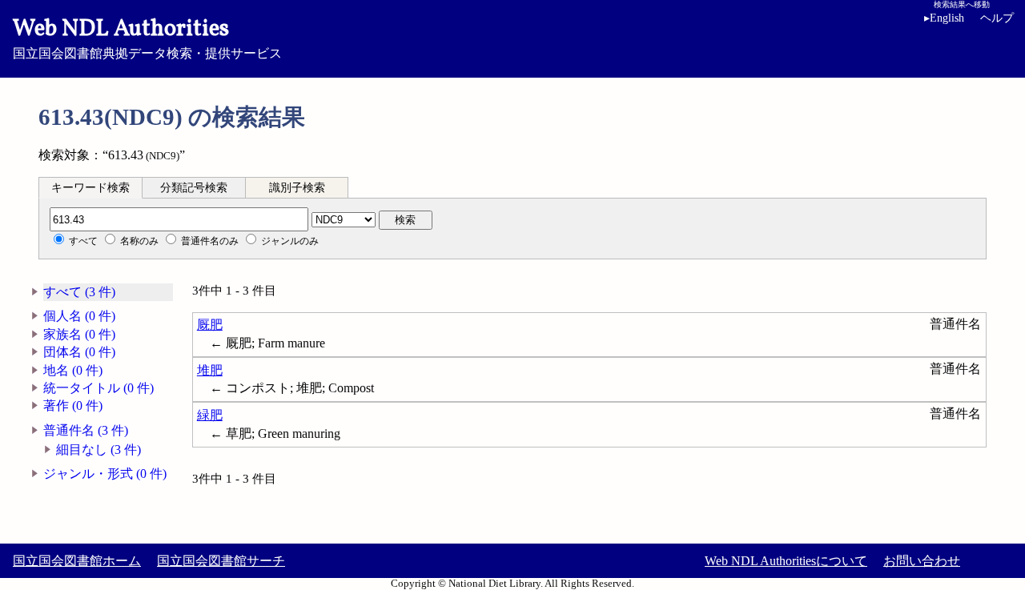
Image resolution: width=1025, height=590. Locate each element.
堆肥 (210, 370)
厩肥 (210, 324)
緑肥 (210, 415)
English (944, 18)
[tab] (90, 187)
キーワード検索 (90, 188)
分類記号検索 (193, 188)
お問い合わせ (921, 561)
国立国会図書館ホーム (77, 561)
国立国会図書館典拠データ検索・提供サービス (147, 37)
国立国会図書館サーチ (221, 561)
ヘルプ (997, 18)
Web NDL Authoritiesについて (786, 561)
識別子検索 (297, 188)
